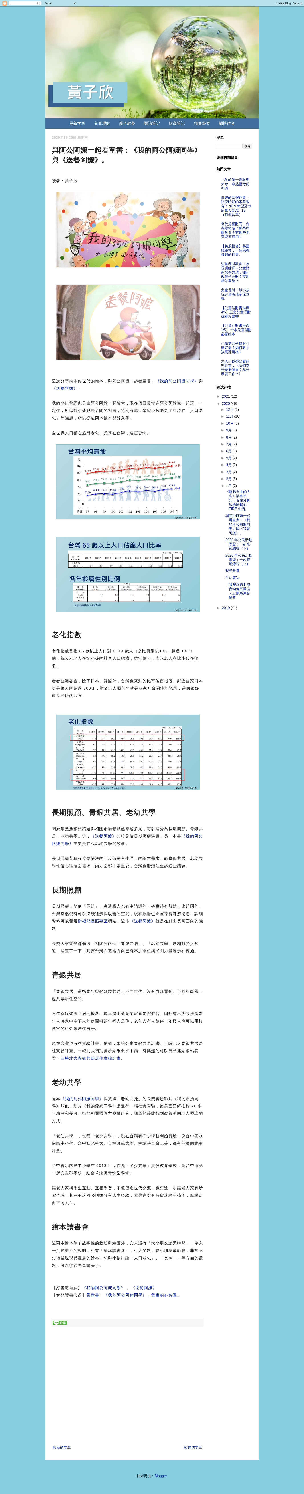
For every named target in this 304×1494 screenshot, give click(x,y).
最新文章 (77, 123)
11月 (230, 416)
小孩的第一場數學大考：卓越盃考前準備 (235, 184)
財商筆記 (177, 123)
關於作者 (227, 123)
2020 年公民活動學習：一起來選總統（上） (238, 560)
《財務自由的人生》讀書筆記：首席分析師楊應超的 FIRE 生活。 (237, 500)
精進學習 (202, 123)
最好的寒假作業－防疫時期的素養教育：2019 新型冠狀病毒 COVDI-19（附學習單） (236, 206)
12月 (230, 409)
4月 (229, 465)
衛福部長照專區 (93, 921)
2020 (226, 403)
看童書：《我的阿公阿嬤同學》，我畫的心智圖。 (133, 1295)
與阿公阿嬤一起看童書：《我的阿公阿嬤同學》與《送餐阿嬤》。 (237, 524)
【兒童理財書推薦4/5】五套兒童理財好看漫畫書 (236, 312)
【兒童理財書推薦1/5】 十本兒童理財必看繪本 (236, 330)
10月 (230, 423)
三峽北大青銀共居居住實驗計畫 (91, 1058)
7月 (229, 444)
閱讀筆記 (152, 123)
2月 (229, 479)
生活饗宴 (232, 578)
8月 (229, 437)
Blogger (160, 1476)
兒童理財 (102, 123)
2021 (226, 396)
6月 (229, 451)
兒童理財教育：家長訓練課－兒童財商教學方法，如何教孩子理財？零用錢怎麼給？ (235, 272)
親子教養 (127, 123)
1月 (229, 486)
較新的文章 (62, 1447)
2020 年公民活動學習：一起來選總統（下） (238, 544)
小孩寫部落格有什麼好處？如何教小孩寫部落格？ (235, 348)
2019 (226, 608)
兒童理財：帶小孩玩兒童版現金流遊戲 (235, 294)
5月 (229, 458)
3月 (229, 472)
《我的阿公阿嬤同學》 (177, 381)
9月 (229, 430)
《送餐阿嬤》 (65, 388)
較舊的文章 (193, 1447)
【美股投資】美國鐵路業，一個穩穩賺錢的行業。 (235, 250)
